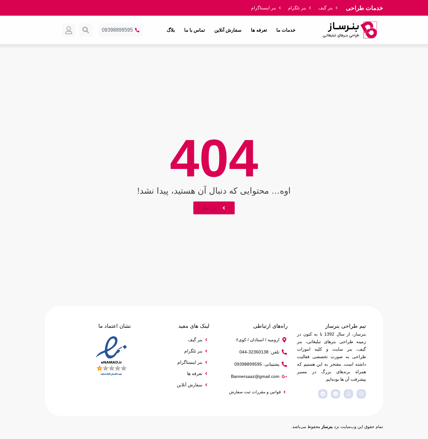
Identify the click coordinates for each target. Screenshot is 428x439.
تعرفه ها (259, 30)
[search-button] (85, 30)
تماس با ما (194, 30)
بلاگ (171, 30)
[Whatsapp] (348, 394)
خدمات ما (285, 30)
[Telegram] (335, 394)
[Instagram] (361, 394)
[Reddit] (322, 394)
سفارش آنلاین (228, 30)
